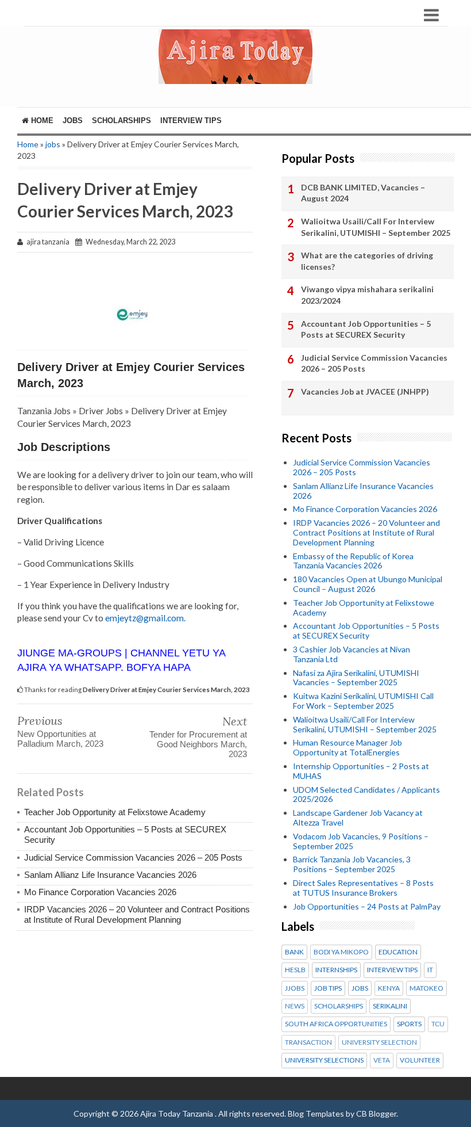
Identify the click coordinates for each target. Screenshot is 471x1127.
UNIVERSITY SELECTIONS (324, 1060)
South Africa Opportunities (336, 1024)
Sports (409, 1024)
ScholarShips (121, 120)
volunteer (420, 1060)
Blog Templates (316, 1113)
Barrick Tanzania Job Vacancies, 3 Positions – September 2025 (352, 864)
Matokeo (426, 988)
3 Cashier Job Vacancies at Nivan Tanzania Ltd (351, 654)
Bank (294, 952)
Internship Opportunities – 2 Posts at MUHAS (361, 771)
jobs (52, 144)
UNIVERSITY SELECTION (379, 1042)
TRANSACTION (308, 1042)
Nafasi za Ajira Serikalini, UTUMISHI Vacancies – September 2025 (356, 677)
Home (41, 120)
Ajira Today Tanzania (177, 1113)
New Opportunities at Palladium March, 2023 (60, 738)
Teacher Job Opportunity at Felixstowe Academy (115, 812)
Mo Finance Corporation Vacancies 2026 (100, 892)
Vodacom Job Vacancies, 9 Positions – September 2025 (360, 841)
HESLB (295, 970)
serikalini (390, 1006)
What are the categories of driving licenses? (367, 261)
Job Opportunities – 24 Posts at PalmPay (367, 906)
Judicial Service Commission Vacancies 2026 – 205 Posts (133, 857)
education (398, 952)
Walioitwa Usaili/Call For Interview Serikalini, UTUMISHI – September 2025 (375, 227)
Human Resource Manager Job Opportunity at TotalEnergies (347, 747)
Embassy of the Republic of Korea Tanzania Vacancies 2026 (353, 561)
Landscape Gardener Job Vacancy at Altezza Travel (358, 817)
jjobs (294, 988)
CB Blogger (376, 1113)
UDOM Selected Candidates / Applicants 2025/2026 (366, 794)
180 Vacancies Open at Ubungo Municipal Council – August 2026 (367, 584)
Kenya (389, 988)
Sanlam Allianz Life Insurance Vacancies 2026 (110, 875)
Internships (336, 970)
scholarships (338, 1006)
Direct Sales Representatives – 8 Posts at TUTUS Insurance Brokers (363, 887)
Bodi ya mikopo (341, 952)
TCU (438, 1024)
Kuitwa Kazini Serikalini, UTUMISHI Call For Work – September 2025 (363, 700)
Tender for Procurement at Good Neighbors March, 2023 (198, 744)
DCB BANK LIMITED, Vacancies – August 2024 (363, 193)
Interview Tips (191, 120)
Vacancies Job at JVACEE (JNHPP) (365, 391)
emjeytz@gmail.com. (145, 618)
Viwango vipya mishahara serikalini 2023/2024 (367, 294)
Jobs (73, 120)
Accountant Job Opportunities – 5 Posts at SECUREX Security (366, 329)
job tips (328, 988)
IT (430, 970)
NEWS (294, 1006)
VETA (381, 1060)
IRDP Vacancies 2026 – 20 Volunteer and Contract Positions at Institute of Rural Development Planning (137, 914)
